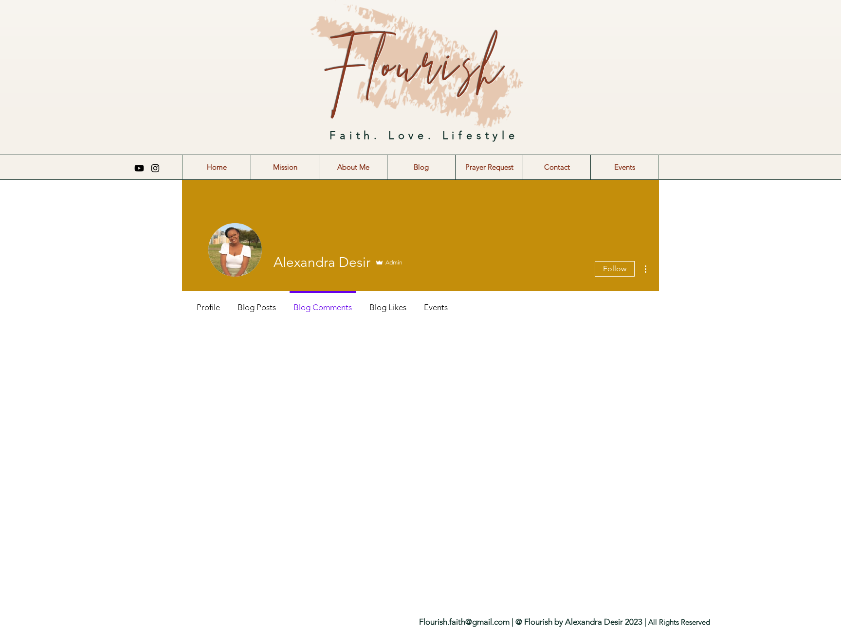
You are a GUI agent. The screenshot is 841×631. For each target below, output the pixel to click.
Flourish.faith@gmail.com (464, 622)
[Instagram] (155, 168)
